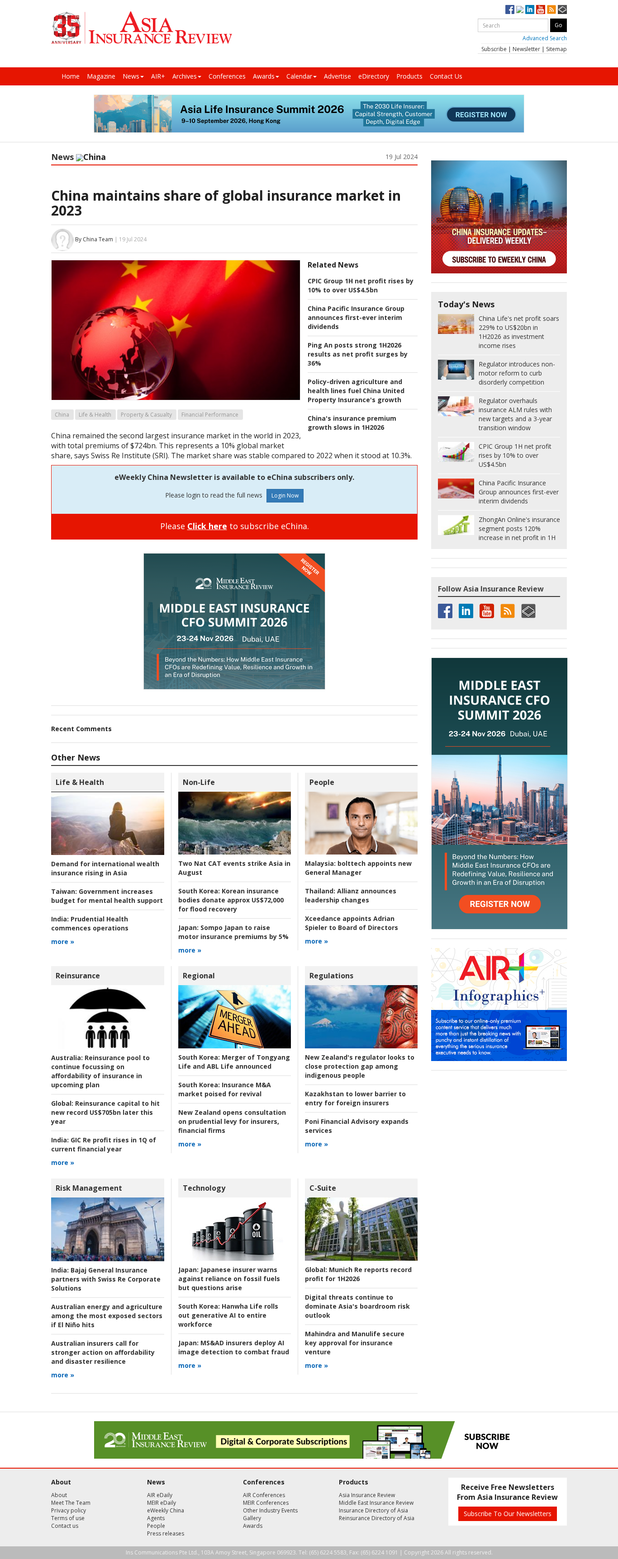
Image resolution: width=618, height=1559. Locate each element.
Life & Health (95, 414)
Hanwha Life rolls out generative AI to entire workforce (228, 1315)
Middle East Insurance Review (376, 1503)
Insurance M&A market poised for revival (224, 1089)
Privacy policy (68, 1510)
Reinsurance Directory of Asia (376, 1518)
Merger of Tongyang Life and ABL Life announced (234, 1062)
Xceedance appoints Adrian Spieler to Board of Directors (351, 923)
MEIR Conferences (266, 1503)
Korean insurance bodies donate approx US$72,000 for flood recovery (231, 900)
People (321, 782)
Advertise (337, 76)
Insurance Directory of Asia (373, 1510)
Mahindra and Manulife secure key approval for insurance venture (354, 1342)
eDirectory (373, 76)
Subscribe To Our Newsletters (507, 1513)
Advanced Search (545, 38)
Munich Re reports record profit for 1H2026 (358, 1274)
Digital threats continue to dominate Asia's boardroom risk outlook (357, 1306)
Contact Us (446, 76)
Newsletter (526, 49)
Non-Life (199, 782)
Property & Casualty (146, 414)
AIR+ (158, 76)
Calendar (299, 76)
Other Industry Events (270, 1510)
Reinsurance (78, 976)
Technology (204, 1188)
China (62, 414)
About (59, 1495)
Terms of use (68, 1518)
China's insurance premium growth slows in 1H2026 (352, 423)
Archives (184, 76)
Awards (264, 76)
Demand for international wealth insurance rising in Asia (105, 868)
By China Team (94, 239)
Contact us (64, 1526)
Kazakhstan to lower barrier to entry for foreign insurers (355, 1098)
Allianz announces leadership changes (350, 895)
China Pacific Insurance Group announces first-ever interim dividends (356, 317)
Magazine (101, 76)
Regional (199, 976)
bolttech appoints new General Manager (358, 868)
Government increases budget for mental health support (107, 896)
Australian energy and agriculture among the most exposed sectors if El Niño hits (106, 1315)
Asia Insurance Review (367, 1495)
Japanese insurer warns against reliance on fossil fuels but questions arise (229, 1278)
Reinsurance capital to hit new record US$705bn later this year (105, 1112)
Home (71, 76)
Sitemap (556, 49)
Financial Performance (209, 414)
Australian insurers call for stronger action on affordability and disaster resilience (103, 1352)
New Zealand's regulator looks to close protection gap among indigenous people (359, 1066)
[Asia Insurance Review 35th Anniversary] (141, 27)
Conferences (227, 76)
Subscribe (494, 49)
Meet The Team (70, 1503)
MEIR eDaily (161, 1503)
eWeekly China (165, 1510)
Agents (156, 1518)
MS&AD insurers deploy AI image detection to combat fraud (233, 1347)
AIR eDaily (159, 1495)
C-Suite (322, 1188)
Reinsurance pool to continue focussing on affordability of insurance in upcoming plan (100, 1071)
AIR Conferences (264, 1495)
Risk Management (89, 1188)
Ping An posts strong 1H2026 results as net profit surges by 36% (358, 354)
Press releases (165, 1533)
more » (62, 941)
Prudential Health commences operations (89, 923)
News (131, 76)
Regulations (331, 976)
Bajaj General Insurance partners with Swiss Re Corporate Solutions (106, 1279)
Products (409, 76)
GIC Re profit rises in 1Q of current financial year (103, 1144)
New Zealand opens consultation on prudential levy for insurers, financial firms (232, 1121)
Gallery (252, 1518)
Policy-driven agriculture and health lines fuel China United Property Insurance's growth (356, 390)
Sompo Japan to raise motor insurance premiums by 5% (233, 932)
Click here (207, 526)
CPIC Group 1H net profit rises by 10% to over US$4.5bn (361, 285)
